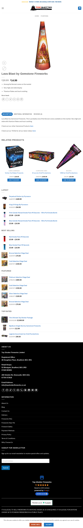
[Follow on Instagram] (7, 390)
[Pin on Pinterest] (18, 99)
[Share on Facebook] (7, 99)
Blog (3, 407)
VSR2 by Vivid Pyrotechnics (69, 173)
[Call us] (21, 390)
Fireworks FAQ (7, 419)
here (31, 126)
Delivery (4, 415)
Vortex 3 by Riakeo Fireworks (14, 173)
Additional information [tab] (23, 114)
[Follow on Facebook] (3, 390)
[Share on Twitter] (10, 99)
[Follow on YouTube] (32, 390)
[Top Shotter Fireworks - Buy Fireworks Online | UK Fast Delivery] (41, 8)
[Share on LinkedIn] (21, 99)
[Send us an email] (18, 390)
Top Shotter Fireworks (42, 482)
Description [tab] (7, 114)
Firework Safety (7, 427)
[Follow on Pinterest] (25, 390)
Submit (5, 468)
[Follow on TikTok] (10, 390)
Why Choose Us (7, 442)
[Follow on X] (14, 390)
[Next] (81, 164)
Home (37, 16)
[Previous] (1, 164)
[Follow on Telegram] (36, 390)
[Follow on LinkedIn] (29, 390)
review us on (41, 494)
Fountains (44, 16)
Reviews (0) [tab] (38, 114)
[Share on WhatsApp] (3, 99)
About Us (5, 403)
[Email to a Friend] (14, 99)
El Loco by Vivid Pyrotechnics (41, 173)
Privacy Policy (6, 434)
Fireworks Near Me (8, 423)
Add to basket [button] (14, 180)
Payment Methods (8, 430)
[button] (3, 8)
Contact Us (5, 411)
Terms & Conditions (8, 438)
